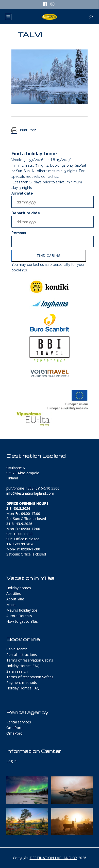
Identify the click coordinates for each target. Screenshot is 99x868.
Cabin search (16, 649)
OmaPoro (14, 727)
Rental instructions (21, 654)
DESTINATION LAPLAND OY (53, 857)
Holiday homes (18, 587)
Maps (10, 604)
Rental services (18, 722)
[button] (27, 790)
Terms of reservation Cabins (29, 660)
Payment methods (21, 682)
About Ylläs (15, 599)
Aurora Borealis (19, 615)
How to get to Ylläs (22, 621)
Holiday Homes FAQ (23, 665)
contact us (49, 177)
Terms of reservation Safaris (29, 676)
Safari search (17, 671)
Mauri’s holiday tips (22, 610)
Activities (13, 593)
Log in (11, 760)
